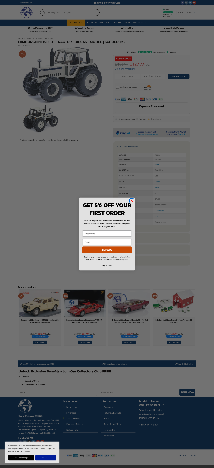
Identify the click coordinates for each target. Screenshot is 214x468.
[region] (32, 452)
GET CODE (107, 249)
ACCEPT (45, 458)
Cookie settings (21, 458)
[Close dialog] (132, 201)
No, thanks (107, 265)
